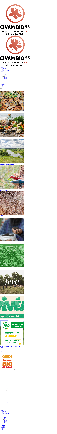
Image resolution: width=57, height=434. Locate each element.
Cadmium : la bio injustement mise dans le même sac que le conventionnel (9, 216)
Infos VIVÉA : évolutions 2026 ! (4, 320)
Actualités (2, 410)
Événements (2, 423)
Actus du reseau (1, 189)
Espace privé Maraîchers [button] (8, 401)
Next (1, 351)
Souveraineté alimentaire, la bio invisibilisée (5, 138)
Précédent (2, 347)
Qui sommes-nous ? (3, 427)
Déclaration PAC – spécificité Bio (4, 190)
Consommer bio (2, 412)
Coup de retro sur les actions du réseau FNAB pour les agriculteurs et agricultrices (10, 346)
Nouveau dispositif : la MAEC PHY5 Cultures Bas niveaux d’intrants (8, 164)
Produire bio (2, 414)
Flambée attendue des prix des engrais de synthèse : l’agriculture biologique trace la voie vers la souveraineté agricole (14, 242)
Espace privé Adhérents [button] (8, 402)
